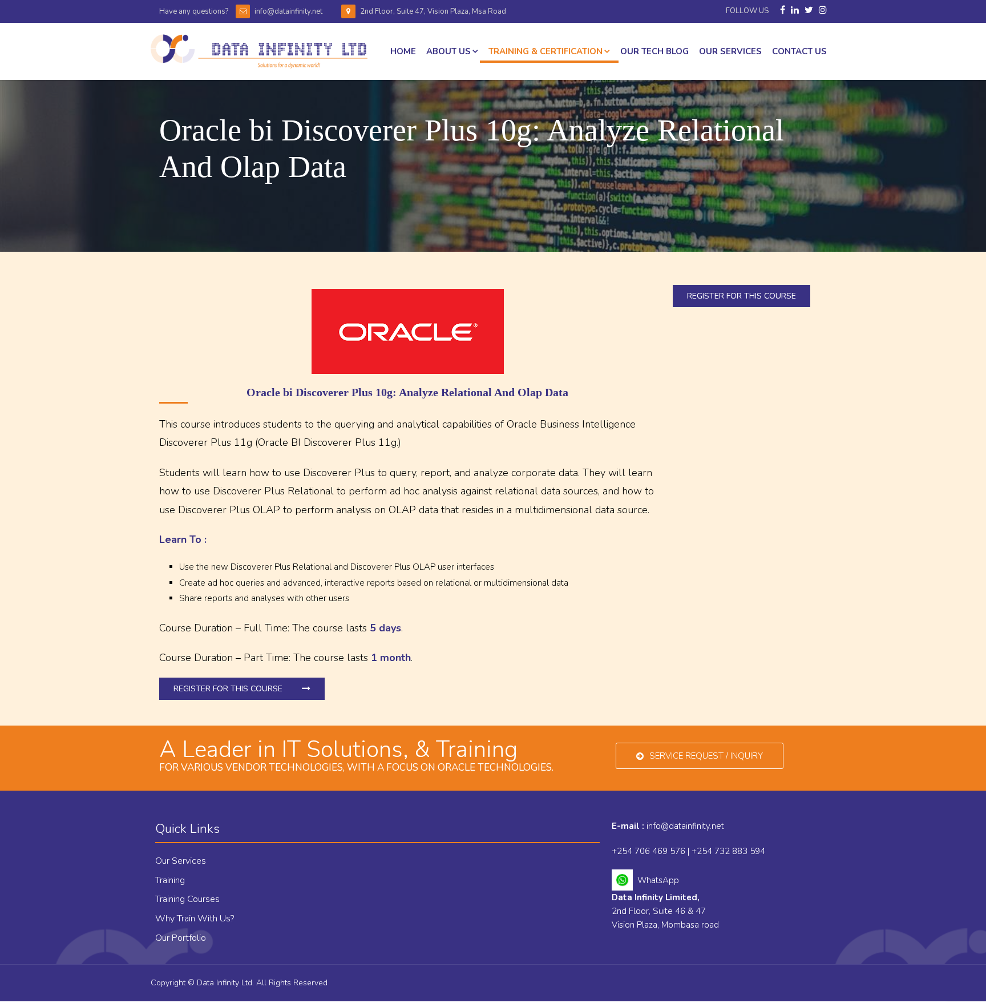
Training (170, 880)
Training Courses (187, 899)
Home (403, 51)
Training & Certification (545, 51)
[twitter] (809, 10)
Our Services (180, 861)
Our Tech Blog (654, 51)
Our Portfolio (180, 938)
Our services (730, 51)
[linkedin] (795, 10)
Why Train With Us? (194, 918)
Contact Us (799, 51)
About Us (448, 51)
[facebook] (782, 10)
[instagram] (823, 10)
